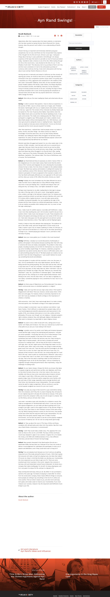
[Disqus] (40, 525)
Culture (84, 95)
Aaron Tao (73, 70)
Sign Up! (92, 6)
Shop (78, 7)
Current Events (73, 98)
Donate (101, 6)
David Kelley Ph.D (73, 73)
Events (53, 7)
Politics (73, 95)
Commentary (73, 92)
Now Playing (60, 7)
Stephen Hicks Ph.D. (84, 73)
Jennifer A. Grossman (84, 71)
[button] (95, 2)
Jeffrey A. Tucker (84, 67)
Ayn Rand (84, 98)
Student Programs (43, 7)
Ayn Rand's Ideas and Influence (35, 551)
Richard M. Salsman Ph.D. (73, 67)
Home (97, 26)
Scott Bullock (23, 500)
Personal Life (73, 102)
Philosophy (84, 92)
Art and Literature (29, 549)
